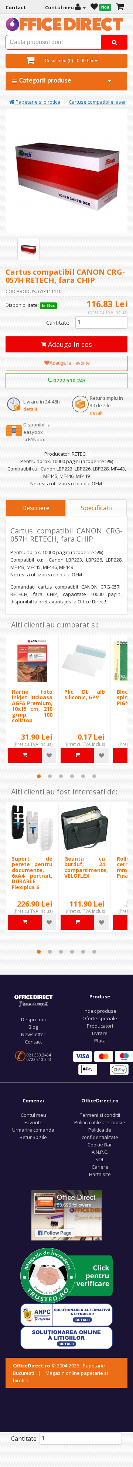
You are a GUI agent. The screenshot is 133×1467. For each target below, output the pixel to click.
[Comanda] (120, 7)
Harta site (100, 1174)
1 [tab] (38, 776)
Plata (100, 1040)
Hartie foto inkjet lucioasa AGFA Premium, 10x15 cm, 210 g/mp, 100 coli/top (32, 706)
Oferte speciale (99, 1018)
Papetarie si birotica (37, 101)
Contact (33, 1041)
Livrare (100, 1033)
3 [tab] (61, 776)
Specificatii (97, 507)
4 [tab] (72, 776)
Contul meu (33, 1115)
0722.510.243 (69, 380)
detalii (30, 409)
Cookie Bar (100, 1144)
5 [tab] (83, 776)
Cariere (100, 1166)
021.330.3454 (39, 1055)
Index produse (99, 1011)
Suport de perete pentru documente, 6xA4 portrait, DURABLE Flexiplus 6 (32, 873)
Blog (33, 1027)
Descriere (36, 507)
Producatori (100, 1025)
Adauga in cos (69, 344)
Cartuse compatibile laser (97, 101)
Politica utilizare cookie (99, 1122)
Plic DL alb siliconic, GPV (84, 694)
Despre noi (33, 1019)
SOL (99, 1159)
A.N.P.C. (100, 1152)
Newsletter (33, 1034)
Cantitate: (58, 322)
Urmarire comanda (33, 1129)
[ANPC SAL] (66, 1314)
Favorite (33, 1122)
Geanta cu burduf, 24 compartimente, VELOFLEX (86, 867)
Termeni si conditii (100, 1115)
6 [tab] (94, 776)
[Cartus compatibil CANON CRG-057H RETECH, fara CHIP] (28, 249)
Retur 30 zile (33, 1137)
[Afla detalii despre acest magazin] (66, 1275)
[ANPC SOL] (66, 1337)
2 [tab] (49, 776)
